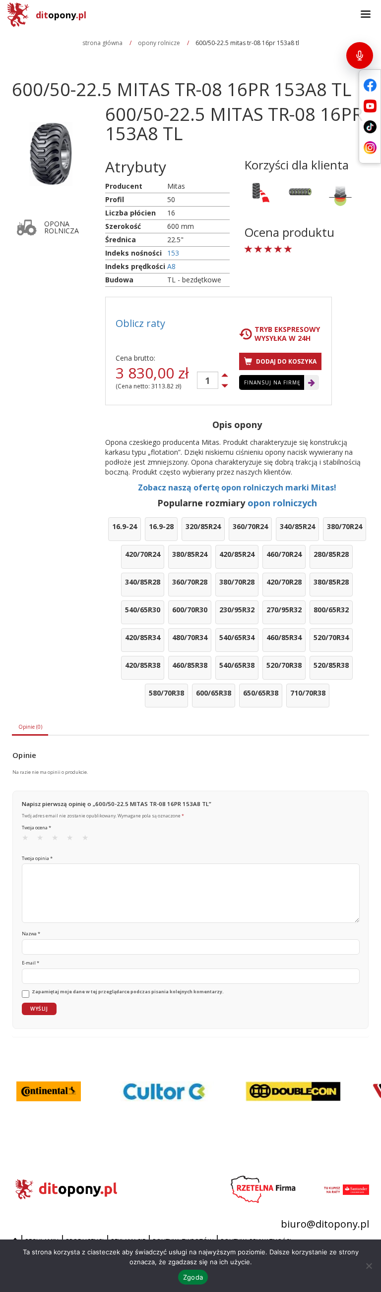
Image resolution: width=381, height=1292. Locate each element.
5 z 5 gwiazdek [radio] (88, 839)
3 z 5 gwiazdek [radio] (58, 839)
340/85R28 (142, 582)
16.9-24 (124, 526)
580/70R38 (166, 693)
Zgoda (193, 1277)
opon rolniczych (282, 503)
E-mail (30, 963)
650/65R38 (260, 693)
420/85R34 (142, 637)
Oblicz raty (140, 323)
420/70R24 (142, 554)
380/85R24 (189, 554)
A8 (171, 266)
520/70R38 (284, 665)
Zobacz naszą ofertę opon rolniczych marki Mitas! (237, 487)
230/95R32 (236, 609)
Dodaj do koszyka (285, 361)
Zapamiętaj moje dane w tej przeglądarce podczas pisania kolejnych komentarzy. (128, 992)
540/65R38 (236, 665)
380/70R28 (236, 582)
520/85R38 (331, 665)
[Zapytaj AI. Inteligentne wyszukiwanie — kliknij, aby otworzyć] (359, 55)
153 (173, 253)
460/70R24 (284, 554)
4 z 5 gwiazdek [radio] (72, 839)
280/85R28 (331, 554)
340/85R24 (297, 526)
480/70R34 (189, 637)
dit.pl (61, 14)
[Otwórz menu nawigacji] (366, 15)
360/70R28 (189, 582)
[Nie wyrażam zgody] (369, 1266)
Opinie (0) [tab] (30, 726)
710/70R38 (307, 693)
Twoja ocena (36, 827)
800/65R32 (331, 609)
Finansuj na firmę (272, 382)
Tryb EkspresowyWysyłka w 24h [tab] (287, 334)
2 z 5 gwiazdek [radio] (43, 839)
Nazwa (31, 933)
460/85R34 (284, 637)
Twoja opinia (37, 858)
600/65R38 (213, 693)
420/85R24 (236, 554)
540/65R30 (142, 609)
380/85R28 (331, 582)
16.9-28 (161, 526)
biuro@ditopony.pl (325, 1224)
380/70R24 (344, 526)
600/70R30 (189, 609)
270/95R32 (284, 609)
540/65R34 (236, 637)
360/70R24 (250, 526)
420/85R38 (142, 665)
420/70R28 (284, 582)
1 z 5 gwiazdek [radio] (28, 839)
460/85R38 (189, 665)
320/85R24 (203, 526)
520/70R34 (331, 637)
